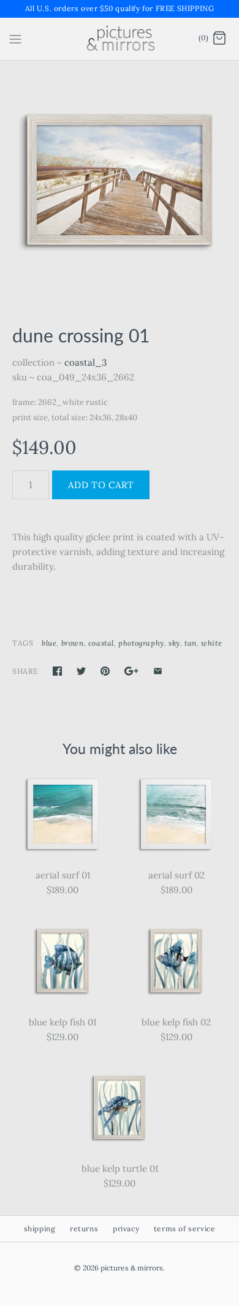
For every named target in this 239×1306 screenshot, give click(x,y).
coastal (101, 642)
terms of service (185, 1228)
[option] (119, 180)
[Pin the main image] (105, 671)
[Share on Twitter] (81, 671)
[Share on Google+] (131, 671)
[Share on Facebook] (57, 671)
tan (190, 642)
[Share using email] (157, 671)
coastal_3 (85, 362)
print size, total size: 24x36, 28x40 (74, 417)
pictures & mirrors (132, 1267)
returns (84, 1228)
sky (174, 642)
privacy (126, 1228)
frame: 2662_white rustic (60, 402)
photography (141, 642)
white (211, 642)
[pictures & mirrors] (119, 39)
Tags (22, 642)
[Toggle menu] (15, 38)
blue (49, 642)
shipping (40, 1228)
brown (72, 642)
